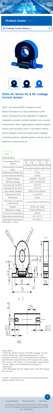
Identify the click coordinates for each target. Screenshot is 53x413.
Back (7, 154)
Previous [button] (5, 84)
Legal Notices (12, 401)
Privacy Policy (28, 401)
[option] (26, 55)
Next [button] (48, 84)
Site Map (43, 401)
